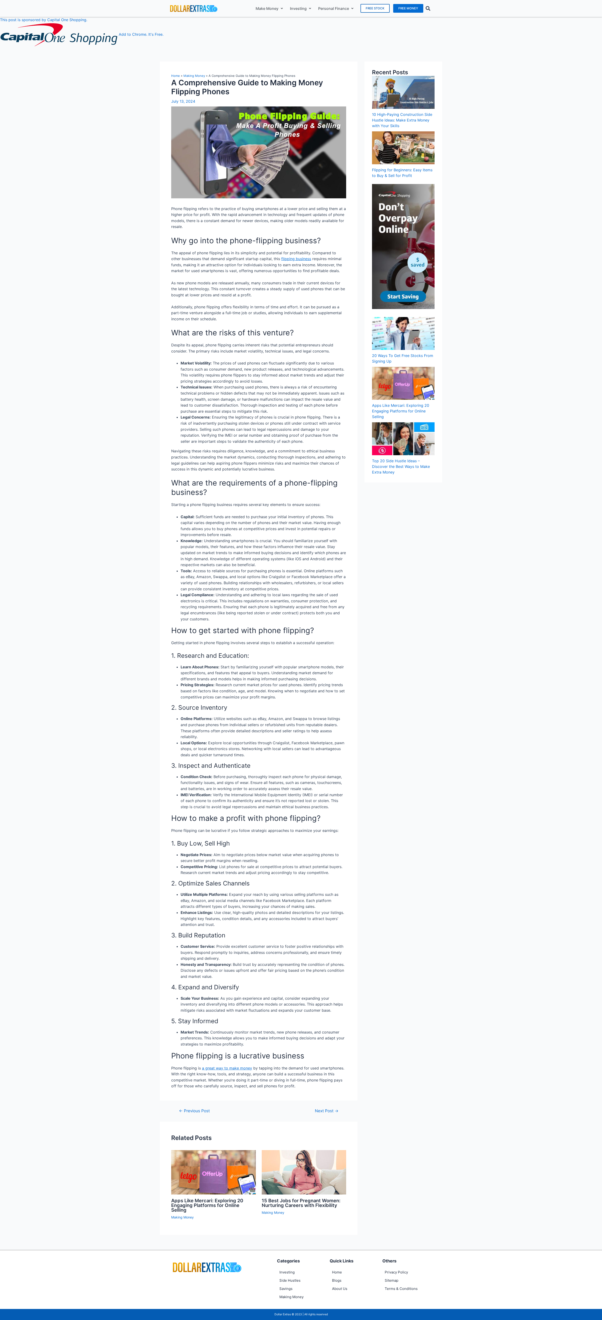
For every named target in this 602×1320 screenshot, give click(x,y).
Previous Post (194, 1111)
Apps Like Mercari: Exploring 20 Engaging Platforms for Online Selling (207, 1205)
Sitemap (391, 1280)
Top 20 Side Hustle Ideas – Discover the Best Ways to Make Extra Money (401, 466)
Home (175, 76)
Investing (298, 8)
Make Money (267, 8)
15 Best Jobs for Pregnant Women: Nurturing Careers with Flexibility (301, 1203)
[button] (375, 8)
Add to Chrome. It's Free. (141, 34)
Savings (286, 1288)
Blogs (336, 1280)
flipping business (296, 258)
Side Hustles (290, 1280)
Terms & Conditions (401, 1288)
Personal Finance (333, 8)
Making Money (194, 76)
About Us (339, 1288)
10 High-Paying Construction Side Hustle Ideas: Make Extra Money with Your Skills (402, 120)
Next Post (326, 1111)
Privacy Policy (396, 1272)
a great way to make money (227, 1068)
